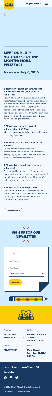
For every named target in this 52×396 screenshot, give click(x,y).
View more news (13, 210)
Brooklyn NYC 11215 (14, 337)
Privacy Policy (8, 391)
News (6, 367)
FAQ (37, 367)
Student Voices (26, 367)
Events (14, 367)
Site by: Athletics (24, 391)
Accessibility (9, 372)
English (29, 3)
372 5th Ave (10, 334)
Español (37, 3)
